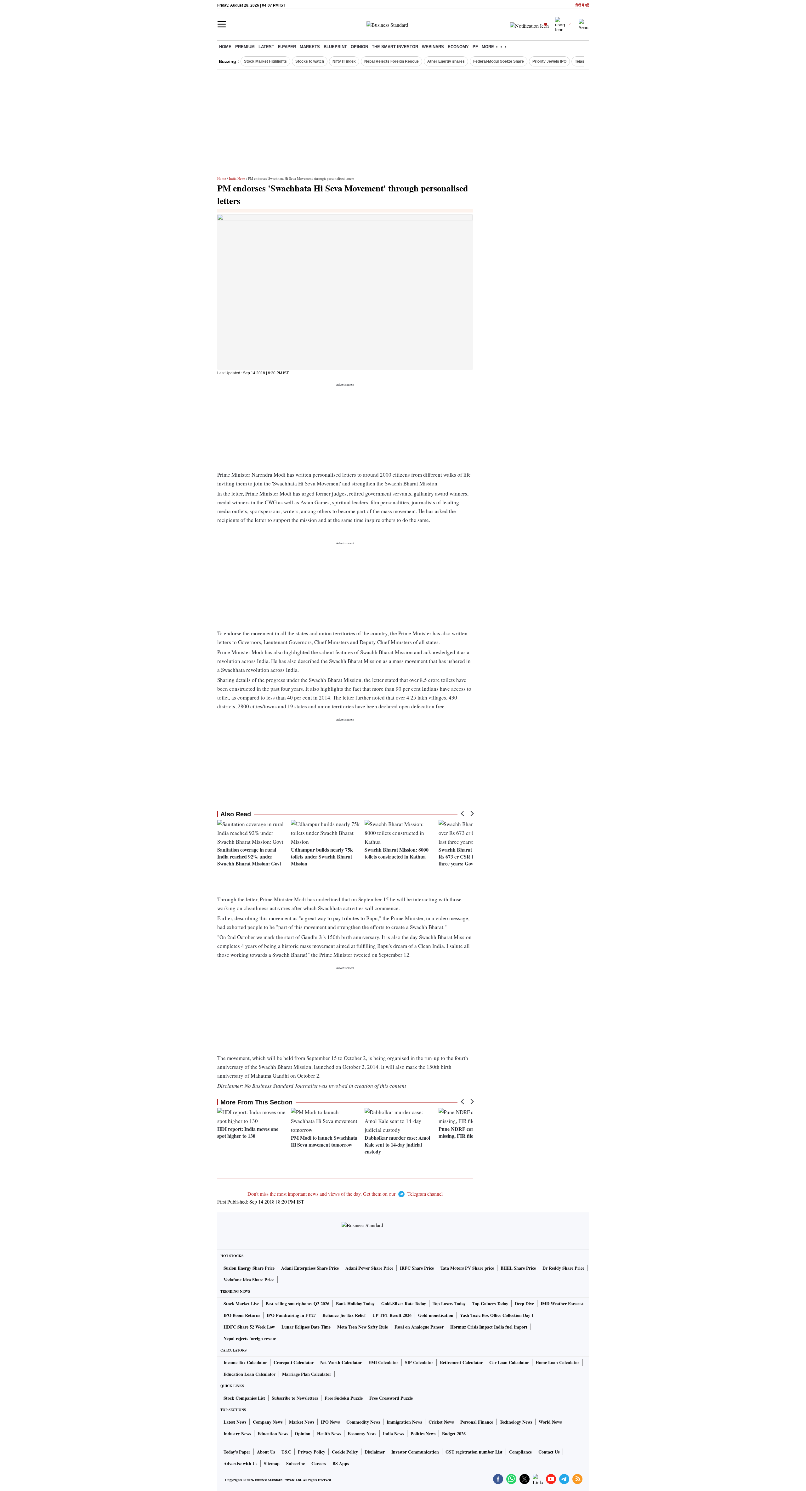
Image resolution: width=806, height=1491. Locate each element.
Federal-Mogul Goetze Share (498, 61)
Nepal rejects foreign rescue (250, 1338)
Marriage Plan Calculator (306, 1374)
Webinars (433, 46)
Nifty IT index (344, 61)
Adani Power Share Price (369, 1268)
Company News (267, 1422)
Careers (318, 1463)
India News (237, 178)
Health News (329, 1433)
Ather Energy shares (446, 61)
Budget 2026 (454, 1433)
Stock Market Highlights (265, 61)
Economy (458, 46)
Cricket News (441, 1422)
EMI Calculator (383, 1362)
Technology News (516, 1422)
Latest (266, 46)
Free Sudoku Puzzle (344, 1398)
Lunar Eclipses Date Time (306, 1327)
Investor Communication (415, 1451)
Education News (273, 1433)
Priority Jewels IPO (549, 61)
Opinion (359, 46)
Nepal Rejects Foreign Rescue (391, 61)
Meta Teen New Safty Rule (362, 1327)
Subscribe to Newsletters (295, 1398)
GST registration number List (474, 1451)
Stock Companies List (244, 1398)
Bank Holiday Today (355, 1303)
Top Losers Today (449, 1303)
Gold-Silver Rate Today (403, 1303)
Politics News (423, 1433)
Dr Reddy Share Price (563, 1268)
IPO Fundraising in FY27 (291, 1315)
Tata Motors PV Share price (467, 1268)
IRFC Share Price (417, 1268)
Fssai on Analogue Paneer (419, 1327)
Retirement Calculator (461, 1362)
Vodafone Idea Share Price (249, 1279)
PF (475, 46)
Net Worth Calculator (341, 1362)
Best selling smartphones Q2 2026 (297, 1303)
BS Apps (340, 1463)
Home (225, 46)
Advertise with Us (240, 1463)
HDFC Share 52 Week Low (249, 1327)
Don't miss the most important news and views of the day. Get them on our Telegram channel (345, 1193)
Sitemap (272, 1463)
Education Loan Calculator (249, 1374)
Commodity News (363, 1422)
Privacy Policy (311, 1451)
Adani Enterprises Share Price (310, 1268)
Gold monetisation (435, 1315)
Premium (245, 46)
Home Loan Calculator (557, 1362)
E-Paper (287, 46)
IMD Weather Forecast (562, 1303)
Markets (310, 46)
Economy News (362, 1433)
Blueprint (335, 46)
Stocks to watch (309, 61)
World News (550, 1422)
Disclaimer (375, 1451)
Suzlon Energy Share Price (249, 1268)
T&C (286, 1451)
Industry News (237, 1433)
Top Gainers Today (490, 1303)
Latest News (235, 1422)
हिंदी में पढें (582, 5)
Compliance (520, 1451)
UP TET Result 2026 (392, 1315)
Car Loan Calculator (509, 1362)
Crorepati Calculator (294, 1362)
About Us (266, 1451)
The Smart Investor (395, 46)
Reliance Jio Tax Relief (344, 1315)
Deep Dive (524, 1303)
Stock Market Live (241, 1303)
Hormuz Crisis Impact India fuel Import (488, 1327)
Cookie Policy (345, 1451)
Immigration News (404, 1422)
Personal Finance (476, 1422)
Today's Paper (237, 1451)
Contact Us (548, 1451)
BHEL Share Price (518, 1268)
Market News (301, 1422)
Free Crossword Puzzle (391, 1398)
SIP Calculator (419, 1362)
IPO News (330, 1422)
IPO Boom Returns (242, 1315)
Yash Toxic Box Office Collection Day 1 (497, 1315)
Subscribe (295, 1463)
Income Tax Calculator (245, 1362)
